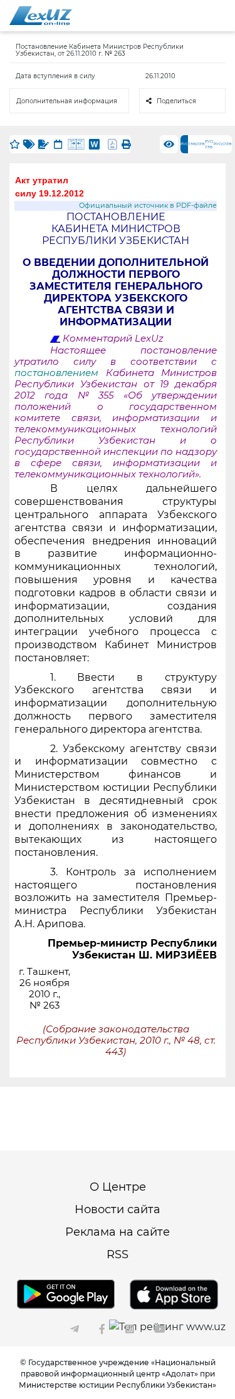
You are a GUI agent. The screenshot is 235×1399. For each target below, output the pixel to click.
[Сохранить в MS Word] (94, 144)
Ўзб (192, 143)
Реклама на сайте (117, 1232)
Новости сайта (117, 1209)
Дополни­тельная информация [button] (66, 101)
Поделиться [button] (176, 101)
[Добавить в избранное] (14, 144)
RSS (117, 1254)
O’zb (200, 143)
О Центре (118, 1187)
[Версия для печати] (126, 144)
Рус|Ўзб (209, 144)
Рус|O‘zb (223, 143)
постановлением (60, 373)
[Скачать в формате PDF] (112, 144)
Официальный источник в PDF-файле (148, 205)
